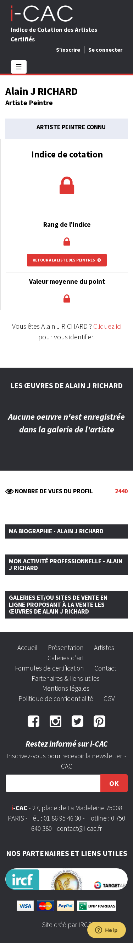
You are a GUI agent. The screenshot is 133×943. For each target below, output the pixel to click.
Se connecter (105, 49)
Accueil (27, 647)
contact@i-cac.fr (79, 828)
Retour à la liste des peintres (64, 260)
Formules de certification (49, 668)
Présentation (66, 647)
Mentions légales (65, 688)
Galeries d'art (66, 658)
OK (114, 783)
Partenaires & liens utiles (66, 678)
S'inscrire (68, 49)
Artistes (104, 647)
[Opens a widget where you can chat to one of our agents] (106, 930)
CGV (109, 698)
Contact (105, 668)
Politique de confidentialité (55, 698)
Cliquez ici (107, 326)
